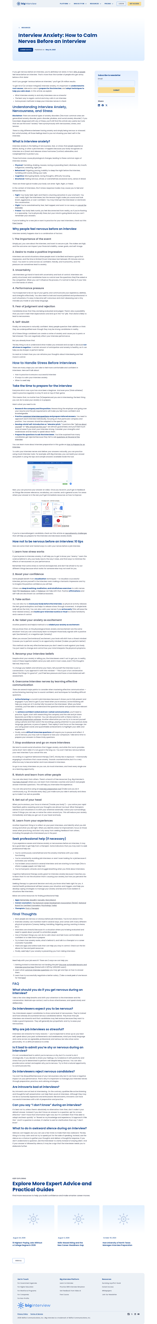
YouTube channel (19, 782)
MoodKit (33, 900)
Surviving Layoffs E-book (111, 1283)
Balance (41, 591)
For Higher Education (25, 1287)
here (23, 978)
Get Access (134, 4)
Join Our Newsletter (109, 1295)
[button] (65, 3)
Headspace (25, 591)
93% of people (79, 72)
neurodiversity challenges (76, 533)
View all (18, 1261)
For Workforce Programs (27, 1291)
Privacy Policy (23, 1314)
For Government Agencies (27, 1283)
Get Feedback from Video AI (70, 1291)
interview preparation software (28, 719)
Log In (121, 4)
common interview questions (37, 970)
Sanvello (41, 900)
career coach (27, 866)
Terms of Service (36, 1314)
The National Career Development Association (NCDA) (55, 903)
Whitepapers (107, 1291)
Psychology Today (49, 905)
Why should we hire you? (36, 427)
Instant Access (108, 1287)
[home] (26, 3)
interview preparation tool (50, 789)
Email (100, 79)
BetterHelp (24, 900)
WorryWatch (50, 900)
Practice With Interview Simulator (72, 1287)
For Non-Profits (23, 1298)
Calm (33, 591)
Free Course (17, 223)
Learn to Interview (66, 1283)
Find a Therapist (32, 908)
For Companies (23, 1295)
